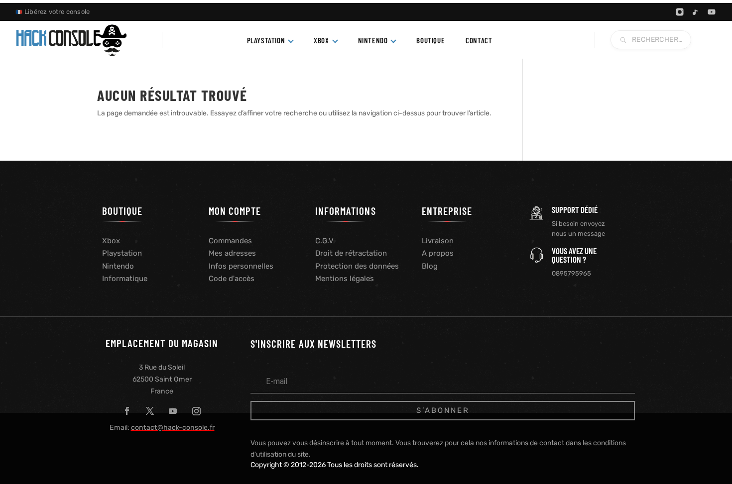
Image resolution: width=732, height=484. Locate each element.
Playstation (122, 253)
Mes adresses (232, 253)
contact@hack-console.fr (173, 427)
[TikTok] (695, 11)
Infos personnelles (241, 266)
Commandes (230, 240)
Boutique (430, 40)
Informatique (124, 278)
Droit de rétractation (351, 253)
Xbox (321, 40)
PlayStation (266, 40)
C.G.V (324, 240)
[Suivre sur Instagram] (196, 410)
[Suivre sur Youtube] (173, 411)
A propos (438, 253)
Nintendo (373, 40)
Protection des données (357, 266)
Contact (479, 40)
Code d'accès (231, 278)
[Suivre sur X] (150, 411)
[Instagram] (679, 11)
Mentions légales (344, 278)
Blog (430, 266)
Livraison (438, 240)
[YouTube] (711, 11)
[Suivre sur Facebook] (127, 411)
